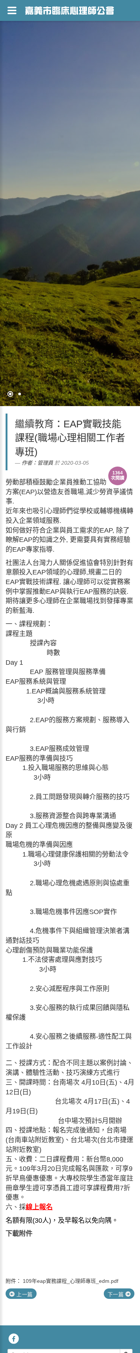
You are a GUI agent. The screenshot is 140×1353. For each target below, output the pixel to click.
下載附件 (19, 1233)
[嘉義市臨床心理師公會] (69, 9)
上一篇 (24, 1294)
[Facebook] (13, 1338)
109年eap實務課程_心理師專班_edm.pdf (70, 1281)
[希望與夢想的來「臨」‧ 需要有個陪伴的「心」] (70, 203)
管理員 (45, 463)
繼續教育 (34, 424)
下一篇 (116, 1294)
